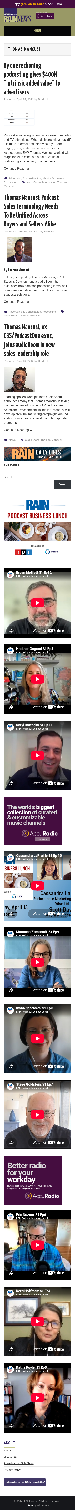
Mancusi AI (49, 182)
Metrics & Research (54, 178)
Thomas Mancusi (29, 315)
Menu (37, 31)
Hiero (29, 1505)
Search (8, 476)
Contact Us (10, 1456)
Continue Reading (18, 168)
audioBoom (34, 182)
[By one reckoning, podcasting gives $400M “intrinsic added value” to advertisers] (37, 117)
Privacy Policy (12, 1469)
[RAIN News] (37, 14)
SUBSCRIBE (11, 464)
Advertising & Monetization (25, 178)
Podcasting (10, 182)
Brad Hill (43, 99)
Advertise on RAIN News (19, 1463)
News (12, 439)
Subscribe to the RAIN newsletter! (25, 1482)
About (7, 1450)
